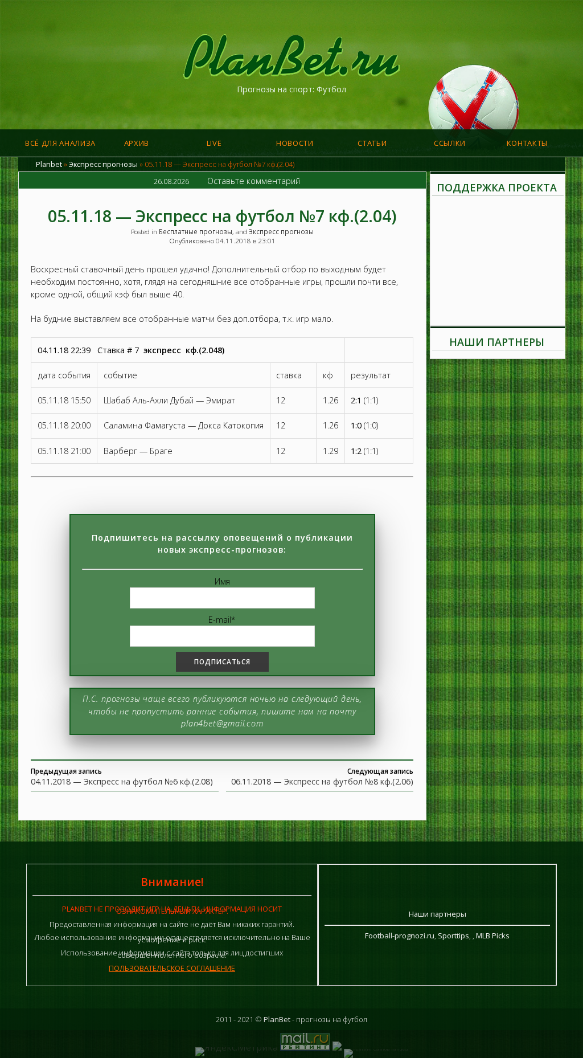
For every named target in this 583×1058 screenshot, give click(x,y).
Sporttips (453, 935)
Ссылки (450, 143)
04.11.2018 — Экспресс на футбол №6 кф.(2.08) (122, 781)
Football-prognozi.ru (399, 935)
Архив (136, 143)
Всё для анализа (60, 143)
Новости (295, 143)
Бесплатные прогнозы (195, 231)
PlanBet (277, 1019)
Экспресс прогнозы (103, 164)
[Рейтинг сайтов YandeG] (376, 1048)
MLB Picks (493, 935)
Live (214, 143)
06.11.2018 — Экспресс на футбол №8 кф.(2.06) (322, 781)
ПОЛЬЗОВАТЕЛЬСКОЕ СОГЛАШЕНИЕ (172, 968)
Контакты (527, 143)
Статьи (372, 143)
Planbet (49, 164)
